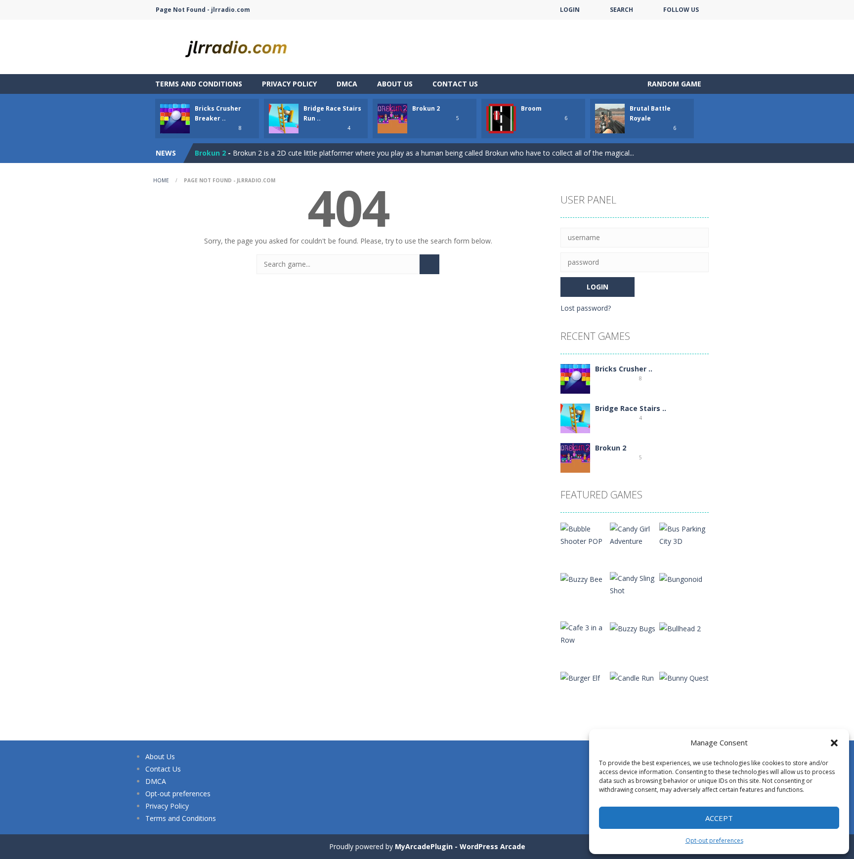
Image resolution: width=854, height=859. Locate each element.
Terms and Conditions (198, 83)
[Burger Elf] (580, 677)
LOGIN (570, 9)
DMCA (347, 83)
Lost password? (585, 308)
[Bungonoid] (680, 578)
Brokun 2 (426, 108)
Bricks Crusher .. (623, 368)
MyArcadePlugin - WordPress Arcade (460, 846)
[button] (834, 743)
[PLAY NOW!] (175, 118)
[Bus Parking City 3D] (684, 534)
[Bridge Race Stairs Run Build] (575, 417)
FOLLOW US (681, 9)
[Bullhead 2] (680, 627)
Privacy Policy (289, 83)
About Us (395, 83)
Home (161, 180)
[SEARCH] (429, 264)
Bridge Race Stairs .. (630, 408)
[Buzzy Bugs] (632, 627)
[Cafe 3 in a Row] (585, 633)
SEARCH (621, 9)
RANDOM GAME (673, 83)
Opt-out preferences (714, 840)
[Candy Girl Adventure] (634, 534)
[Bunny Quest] (684, 677)
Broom (531, 108)
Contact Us (455, 83)
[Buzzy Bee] (581, 578)
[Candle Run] (632, 677)
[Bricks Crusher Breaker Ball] (575, 378)
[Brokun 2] (575, 457)
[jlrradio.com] (244, 46)
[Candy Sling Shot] (634, 583)
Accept (719, 818)
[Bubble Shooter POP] (585, 534)
